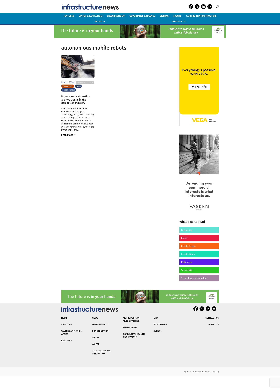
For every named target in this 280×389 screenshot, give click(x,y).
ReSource (66, 340)
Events (177, 15)
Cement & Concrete (85, 82)
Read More (67, 135)
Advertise (213, 324)
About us (100, 21)
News (78, 86)
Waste (95, 337)
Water (95, 344)
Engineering (186, 230)
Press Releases (68, 90)
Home (64, 317)
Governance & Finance (142, 15)
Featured (69, 15)
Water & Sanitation (90, 15)
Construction (67, 86)
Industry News (188, 254)
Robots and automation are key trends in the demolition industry (75, 99)
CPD (156, 317)
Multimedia (186, 262)
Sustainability (187, 270)
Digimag (164, 15)
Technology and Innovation (194, 278)
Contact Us (178, 21)
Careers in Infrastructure (201, 15)
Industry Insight (188, 246)
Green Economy (116, 15)
